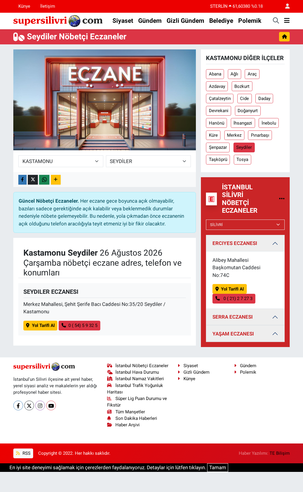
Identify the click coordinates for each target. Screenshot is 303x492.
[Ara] (276, 21)
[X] (29, 405)
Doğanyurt (248, 110)
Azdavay (217, 86)
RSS (25, 453)
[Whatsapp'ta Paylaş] (44, 180)
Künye (24, 6)
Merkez (234, 135)
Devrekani (218, 110)
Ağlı (234, 74)
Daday (264, 98)
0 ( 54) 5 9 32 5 (82, 325)
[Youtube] (51, 405)
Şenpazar (218, 147)
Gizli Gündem (185, 20)
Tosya (242, 159)
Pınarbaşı (260, 135)
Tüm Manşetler (130, 411)
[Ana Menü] (287, 21)
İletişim (47, 6)
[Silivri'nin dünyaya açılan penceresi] (58, 20)
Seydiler (244, 147)
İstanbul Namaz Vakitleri (139, 378)
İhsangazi (242, 123)
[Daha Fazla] (56, 180)
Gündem (150, 20)
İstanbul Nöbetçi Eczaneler (141, 365)
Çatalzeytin (220, 98)
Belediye (221, 20)
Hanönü (216, 123)
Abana (215, 74)
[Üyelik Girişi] (285, 6)
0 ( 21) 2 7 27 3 (237, 298)
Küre (213, 135)
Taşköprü (218, 159)
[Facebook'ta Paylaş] (22, 180)
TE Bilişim (280, 453)
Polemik (249, 20)
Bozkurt (241, 86)
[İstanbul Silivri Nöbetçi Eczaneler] (282, 199)
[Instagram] (40, 405)
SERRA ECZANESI (232, 317)
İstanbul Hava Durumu (137, 372)
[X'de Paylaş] (33, 180)
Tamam (217, 467)
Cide (244, 98)
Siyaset (122, 20)
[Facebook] (18, 405)
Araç (252, 74)
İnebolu (269, 123)
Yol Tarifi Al (43, 325)
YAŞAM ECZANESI (233, 334)
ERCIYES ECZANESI (234, 243)
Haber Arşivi (127, 425)
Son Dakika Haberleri (136, 418)
